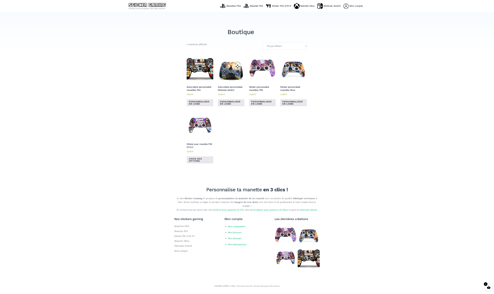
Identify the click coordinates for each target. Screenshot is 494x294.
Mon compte (356, 6)
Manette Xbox (307, 6)
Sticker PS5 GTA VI (281, 6)
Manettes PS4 (233, 6)
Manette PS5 (256, 6)
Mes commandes (236, 226)
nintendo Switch (308, 209)
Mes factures (234, 232)
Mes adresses (235, 238)
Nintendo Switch (332, 6)
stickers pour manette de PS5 (228, 209)
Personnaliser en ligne (199, 102)
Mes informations (237, 244)
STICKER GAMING (147, 4)
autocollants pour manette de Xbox (269, 209)
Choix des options (195, 159)
